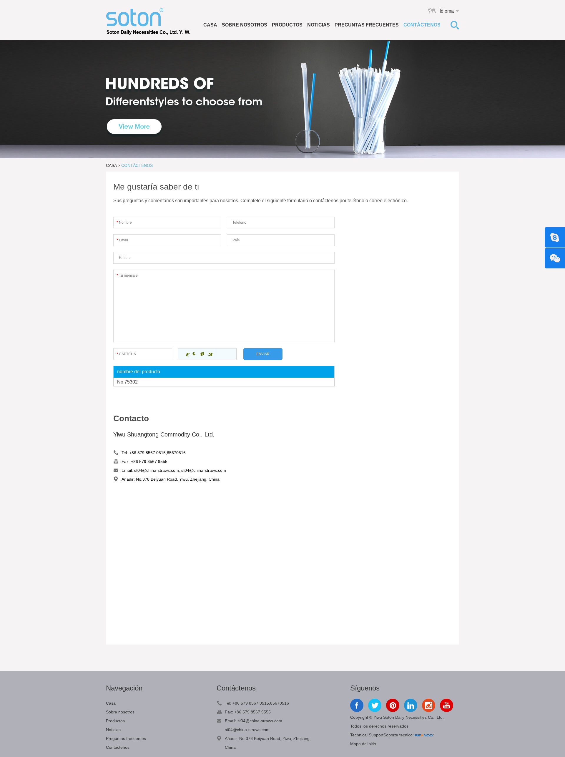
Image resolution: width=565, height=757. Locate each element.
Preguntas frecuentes (367, 24)
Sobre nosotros (244, 24)
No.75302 (127, 381)
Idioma (447, 11)
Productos (287, 24)
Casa (210, 24)
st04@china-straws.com (156, 470)
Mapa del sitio (363, 743)
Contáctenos (422, 24)
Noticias (318, 24)
